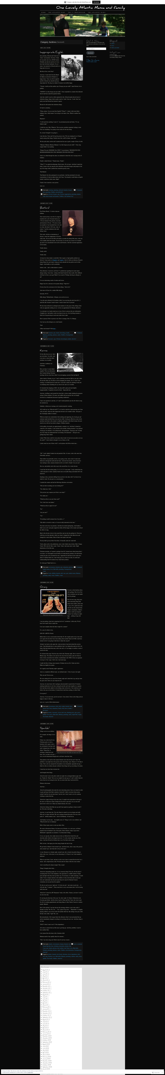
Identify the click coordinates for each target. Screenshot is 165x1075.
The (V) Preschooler (76, 12)
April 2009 (46, 1052)
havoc (66, 708)
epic (59, 194)
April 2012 (46, 978)
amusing (51, 190)
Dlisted (112, 43)
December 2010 (47, 1011)
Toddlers (53, 192)
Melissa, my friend (115, 47)
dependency (74, 954)
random (73, 956)
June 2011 (46, 999)
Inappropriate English (51, 52)
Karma (43, 350)
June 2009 (46, 1048)
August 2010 (46, 1019)
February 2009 (47, 1056)
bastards (66, 190)
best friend (59, 954)
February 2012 (47, 982)
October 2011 (47, 990)
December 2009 (47, 1036)
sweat (53, 575)
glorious (71, 567)
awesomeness (52, 567)
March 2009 (46, 1054)
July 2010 (46, 1021)
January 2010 (47, 1034)
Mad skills (55, 569)
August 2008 (46, 1069)
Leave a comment (77, 944)
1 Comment (79, 333)
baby (57, 706)
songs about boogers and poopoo (51, 196)
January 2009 (47, 1059)
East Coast (49, 708)
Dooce (112, 45)
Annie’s (62, 260)
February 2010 (47, 1032)
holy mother (60, 948)
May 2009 (46, 1050)
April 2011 (46, 1003)
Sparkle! (44, 728)
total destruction (70, 950)
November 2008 (47, 1063)
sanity (58, 335)
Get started (96, 2)
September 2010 (47, 1017)
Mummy (45, 335)
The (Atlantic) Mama (97, 12)
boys (44, 192)
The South (45, 716)
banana (61, 944)
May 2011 (46, 1001)
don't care (63, 573)
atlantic (50, 712)
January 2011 (47, 1009)
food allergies (64, 339)
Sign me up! (90, 53)
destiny (66, 946)
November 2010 (47, 1013)
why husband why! (68, 196)
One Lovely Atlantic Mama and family (90, 7)
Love (51, 569)
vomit (44, 571)
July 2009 (46, 1046)
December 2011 (47, 986)
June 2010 (46, 1023)
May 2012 (46, 976)
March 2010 (46, 1030)
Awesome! (50, 339)
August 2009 (46, 1044)
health (67, 333)
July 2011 (46, 997)
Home (43, 12)
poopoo (78, 194)
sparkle (44, 958)
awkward (61, 190)
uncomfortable (59, 192)
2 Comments (79, 567)
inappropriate (67, 194)
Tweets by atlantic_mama (91, 61)
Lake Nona (66, 948)
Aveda (49, 573)
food (63, 708)
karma (48, 569)
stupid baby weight (76, 714)
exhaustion (65, 567)
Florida (62, 194)
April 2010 (46, 1028)
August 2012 (46, 970)
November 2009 (47, 1038)
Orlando (45, 950)
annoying (56, 190)
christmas (56, 946)
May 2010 (46, 1025)
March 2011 (46, 1005)
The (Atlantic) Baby (56, 12)
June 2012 (46, 974)
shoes (80, 956)
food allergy (63, 333)
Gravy (43, 586)
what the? (45, 337)
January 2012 (47, 984)
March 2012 (46, 980)
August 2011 (46, 994)
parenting (48, 192)
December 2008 (47, 1061)
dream (44, 708)
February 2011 (47, 1007)
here (54, 328)
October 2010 (47, 1015)
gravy (78, 712)
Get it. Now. (93, 41)
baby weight (62, 706)
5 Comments (79, 190)
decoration (61, 946)
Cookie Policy (30, 1072)
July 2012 (46, 972)
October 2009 (47, 1040)
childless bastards (56, 573)
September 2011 (47, 992)
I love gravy (49, 714)
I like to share (92, 60)
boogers (70, 190)
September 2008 (47, 1067)
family (57, 333)
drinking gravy (70, 712)
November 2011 (47, 988)
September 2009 (47, 1042)
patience (55, 335)
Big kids (48, 946)
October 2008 (47, 1065)
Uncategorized (69, 335)
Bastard (44, 207)
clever (59, 712)
